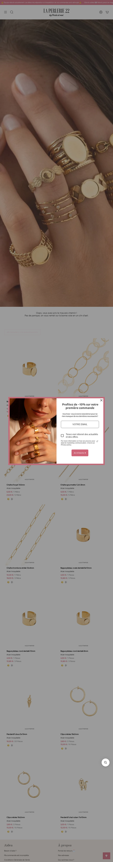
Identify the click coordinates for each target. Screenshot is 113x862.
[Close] (101, 400)
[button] (106, 762)
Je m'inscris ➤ (80, 453)
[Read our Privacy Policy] (97, 441)
